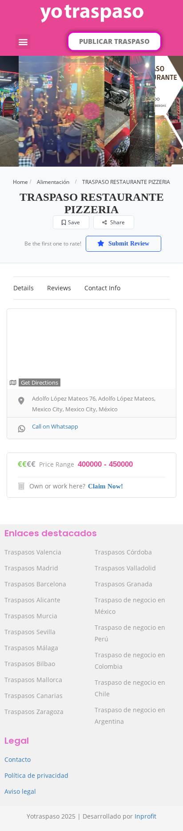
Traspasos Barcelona (35, 584)
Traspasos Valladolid (125, 568)
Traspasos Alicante (32, 600)
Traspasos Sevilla (30, 632)
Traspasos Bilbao (29, 663)
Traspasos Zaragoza (34, 711)
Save (74, 222)
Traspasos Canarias (33, 695)
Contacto (17, 759)
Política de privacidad (36, 775)
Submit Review (128, 243)
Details (23, 288)
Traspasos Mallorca (33, 679)
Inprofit (145, 816)
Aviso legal (20, 791)
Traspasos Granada (123, 584)
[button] (23, 41)
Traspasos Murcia (30, 616)
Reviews (59, 288)
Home (20, 182)
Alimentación (53, 182)
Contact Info (102, 288)
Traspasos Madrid (31, 568)
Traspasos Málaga (31, 648)
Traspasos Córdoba (123, 552)
